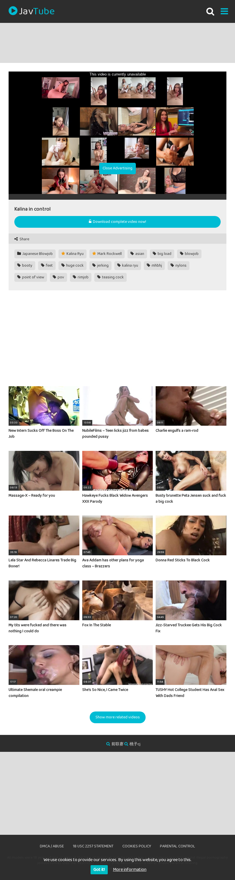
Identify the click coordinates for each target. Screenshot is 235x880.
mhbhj (156, 265)
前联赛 (117, 744)
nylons (181, 265)
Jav (36, 11)
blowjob (191, 254)
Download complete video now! (119, 222)
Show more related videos (117, 717)
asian (139, 254)
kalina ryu (129, 265)
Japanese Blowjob (37, 254)
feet (49, 265)
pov (60, 277)
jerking (102, 265)
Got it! (99, 869)
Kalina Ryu (75, 254)
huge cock (74, 265)
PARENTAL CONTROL (177, 846)
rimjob (83, 277)
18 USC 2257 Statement (93, 846)
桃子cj (135, 744)
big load (164, 254)
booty (26, 265)
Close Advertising (117, 168)
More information (129, 869)
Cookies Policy (136, 846)
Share (24, 239)
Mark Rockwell (109, 254)
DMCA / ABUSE (52, 846)
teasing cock (112, 277)
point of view (32, 277)
